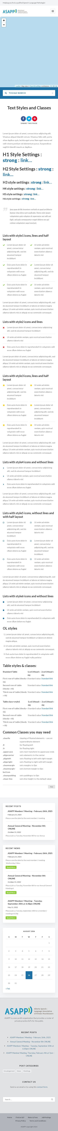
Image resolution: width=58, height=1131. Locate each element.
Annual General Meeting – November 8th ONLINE (30, 1042)
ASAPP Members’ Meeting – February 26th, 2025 (30, 1037)
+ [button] (4, 20)
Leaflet (18, 86)
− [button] (4, 25)
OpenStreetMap (35, 86)
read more (11, 867)
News (19, 1071)
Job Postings (46, 1117)
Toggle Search (17, 93)
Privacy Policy (20, 1121)
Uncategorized (9, 1071)
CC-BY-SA (53, 86)
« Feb (8, 988)
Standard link (47, 678)
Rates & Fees (33, 1117)
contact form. (42, 1087)
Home (9, 1117)
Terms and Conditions (38, 1121)
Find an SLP (20, 1117)
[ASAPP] (15, 11)
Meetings (26, 1071)
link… (26, 160)
